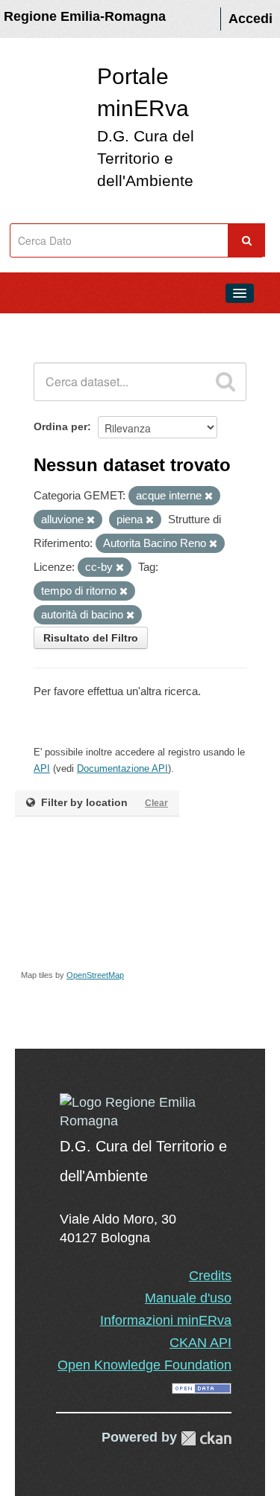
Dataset (42, 327)
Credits (210, 1275)
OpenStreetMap (95, 975)
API (42, 768)
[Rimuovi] (209, 496)
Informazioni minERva (165, 1320)
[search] (225, 382)
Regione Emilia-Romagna (85, 16)
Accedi (250, 18)
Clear (156, 803)
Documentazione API (122, 768)
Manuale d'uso (188, 1298)
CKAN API (200, 1342)
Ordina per (60, 426)
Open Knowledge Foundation (144, 1365)
